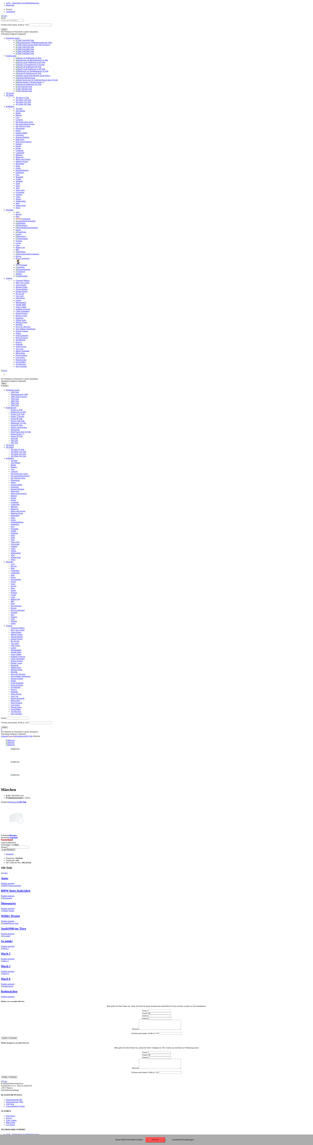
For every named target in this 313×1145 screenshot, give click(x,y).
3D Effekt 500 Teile (18, 456)
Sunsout (14, 617)
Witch (13, 560)
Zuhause (4, 736)
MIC (12, 601)
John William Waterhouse (20, 676)
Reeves (13, 608)
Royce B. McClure (18, 674)
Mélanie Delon (16, 670)
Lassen (13, 648)
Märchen (14, 507)
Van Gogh (15, 643)
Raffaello (14, 692)
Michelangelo (16, 650)
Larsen (13, 595)
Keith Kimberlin (17, 683)
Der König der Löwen (19, 474)
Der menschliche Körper (20, 476)
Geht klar (155, 1140)
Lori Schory (15, 705)
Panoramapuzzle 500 (14, 1100)
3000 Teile (15, 403)
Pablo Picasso (16, 694)
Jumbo (13, 590)
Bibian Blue (15, 701)
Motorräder (15, 515)
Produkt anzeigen (7, 883)
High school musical (19, 493)
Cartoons (14, 471)
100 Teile (14, 438)
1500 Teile (15, 399)
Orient (13, 520)
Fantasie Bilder (16, 485)
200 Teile (14, 441)
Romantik (14, 529)
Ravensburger (16, 606)
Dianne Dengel (16, 639)
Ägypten (14, 460)
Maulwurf (14, 509)
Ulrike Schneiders (18, 659)
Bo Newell (15, 641)
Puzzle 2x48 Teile (18, 421)
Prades (13, 681)
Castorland (15, 571)
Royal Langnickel (18, 610)
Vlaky (13, 549)
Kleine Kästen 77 (17, 434)
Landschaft (15, 504)
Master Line (15, 599)
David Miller (16, 709)
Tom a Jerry (15, 542)
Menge (3, 847)
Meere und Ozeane (18, 511)
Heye (13, 588)
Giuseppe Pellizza (18, 628)
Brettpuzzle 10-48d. (18, 412)
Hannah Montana (17, 489)
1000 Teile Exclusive (19, 397)
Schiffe (13, 531)
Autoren (9, 278)
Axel (13, 564)
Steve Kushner (16, 714)
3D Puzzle (10, 93)
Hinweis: (135, 1029)
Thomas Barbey (17, 637)
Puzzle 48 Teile (17, 419)
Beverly (14, 566)
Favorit (13, 586)
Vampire (14, 546)
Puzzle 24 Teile (17, 410)
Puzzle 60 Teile (17, 425)
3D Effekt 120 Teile (18, 452)
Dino (13, 575)
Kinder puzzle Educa (19, 427)
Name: (145, 1011)
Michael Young (16, 634)
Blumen (14, 467)
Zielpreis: (145, 1018)
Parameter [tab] (10, 854)
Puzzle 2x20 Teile (18, 414)
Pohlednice (15, 524)
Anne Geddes (16, 654)
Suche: (3, 718)
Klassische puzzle (13, 38)
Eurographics (16, 579)
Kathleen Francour (18, 656)
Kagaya (14, 690)
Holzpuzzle (15, 430)
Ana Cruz (14, 696)
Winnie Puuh (16, 557)
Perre (13, 604)
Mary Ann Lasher (17, 630)
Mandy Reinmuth (17, 698)
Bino (13, 568)
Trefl (12, 619)
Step (12, 615)
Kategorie (11, 736)
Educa (13, 577)
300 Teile (14, 443)
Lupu (13, 597)
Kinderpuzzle (11, 56)
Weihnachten (16, 553)
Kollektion (10, 106)
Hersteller (9, 210)
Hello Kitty (15, 491)
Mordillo (14, 672)
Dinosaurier (15, 480)
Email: (145, 1013)
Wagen (13, 551)
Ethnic (13, 482)
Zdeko (13, 623)
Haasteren (14, 665)
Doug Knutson (16, 703)
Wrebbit (14, 621)
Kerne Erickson (17, 685)
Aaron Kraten (16, 632)
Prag (12, 527)
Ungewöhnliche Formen (15, 1106)
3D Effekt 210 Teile (18, 454)
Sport (13, 535)
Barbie (13, 465)
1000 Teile (15, 392)
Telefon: (145, 1016)
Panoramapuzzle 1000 (19, 394)
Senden (4, 1038)
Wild (12, 555)
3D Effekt (10, 95)
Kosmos (14, 593)
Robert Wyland (16, 661)
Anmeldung (10, 12)
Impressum (10, 5)
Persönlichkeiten (17, 522)
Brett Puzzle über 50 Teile (21, 432)
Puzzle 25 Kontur (17, 416)
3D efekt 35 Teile (17, 449)
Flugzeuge (15, 487)
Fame (13, 584)
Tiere (13, 540)
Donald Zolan (16, 707)
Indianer (14, 496)
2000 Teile (15, 401)
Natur (13, 518)
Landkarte (15, 502)
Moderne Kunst (17, 513)
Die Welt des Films (18, 478)
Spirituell (14, 533)
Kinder (13, 498)
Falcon (13, 582)
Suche (3, 18)
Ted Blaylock (16, 712)
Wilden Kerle (16, 667)
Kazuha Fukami (17, 679)
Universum (15, 544)
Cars (12, 469)
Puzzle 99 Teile (17, 436)
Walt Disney (15, 645)
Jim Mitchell (15, 687)
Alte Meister (15, 463)
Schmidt (14, 612)
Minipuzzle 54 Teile (18, 423)
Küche (13, 500)
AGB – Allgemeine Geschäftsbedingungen (22, 3)
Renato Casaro (16, 663)
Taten (13, 538)
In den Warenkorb (8, 850)
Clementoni (15, 573)
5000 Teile (15, 405)
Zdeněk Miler (16, 652)
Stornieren (13, 1038)
